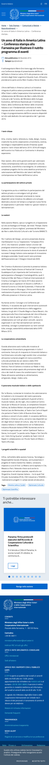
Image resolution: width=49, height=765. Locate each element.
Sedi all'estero (10, 660)
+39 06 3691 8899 (19, 684)
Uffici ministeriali (12, 655)
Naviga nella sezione (24, 586)
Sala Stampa (14, 25)
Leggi (13, 565)
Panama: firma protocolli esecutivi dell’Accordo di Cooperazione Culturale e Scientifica (20, 541)
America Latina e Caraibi (16, 485)
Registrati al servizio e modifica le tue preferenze (24, 736)
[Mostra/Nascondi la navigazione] (3, 14)
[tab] (9, 577)
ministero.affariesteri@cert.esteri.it (19, 640)
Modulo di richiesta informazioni (18, 708)
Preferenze (22, 761)
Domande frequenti (12, 712)
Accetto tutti (38, 761)
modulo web (36, 681)
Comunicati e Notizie (30, 25)
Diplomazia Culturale (36, 485)
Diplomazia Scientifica (10, 489)
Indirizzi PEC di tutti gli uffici (16, 645)
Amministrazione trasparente (17, 725)
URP (7, 675)
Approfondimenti (8, 28)
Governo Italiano (7, 3)
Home (3, 25)
